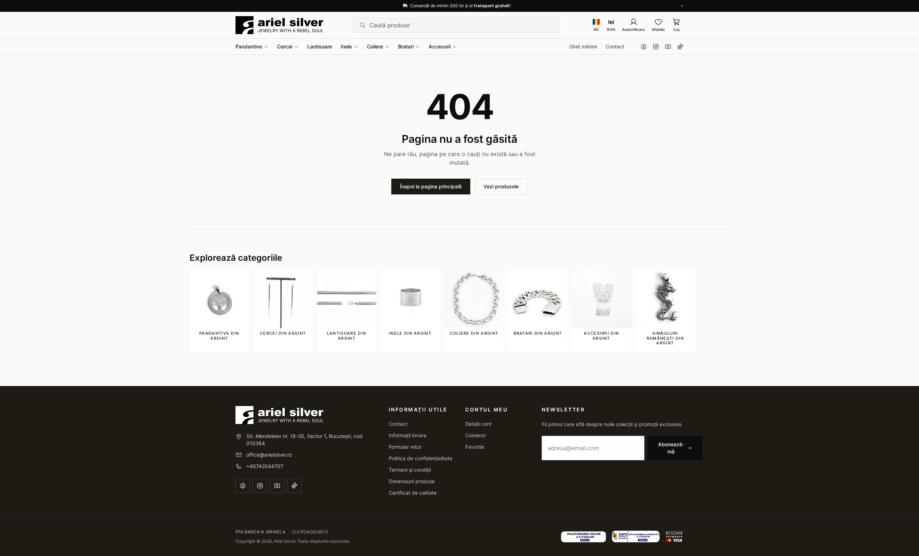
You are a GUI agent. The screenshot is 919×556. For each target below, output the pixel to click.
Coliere (375, 46)
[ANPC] (636, 536)
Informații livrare (407, 435)
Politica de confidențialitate (420, 458)
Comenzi (475, 435)
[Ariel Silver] (279, 25)
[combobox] (461, 25)
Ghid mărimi (583, 46)
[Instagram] (656, 47)
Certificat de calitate (413, 493)
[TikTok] (680, 47)
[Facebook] (644, 47)
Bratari (406, 46)
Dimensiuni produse (412, 481)
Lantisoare (319, 46)
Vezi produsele (501, 186)
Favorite (474, 447)
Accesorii (440, 46)
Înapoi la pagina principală (431, 186)
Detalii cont (478, 424)
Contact (615, 46)
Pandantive (248, 46)
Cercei (284, 46)
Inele (346, 46)
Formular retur (405, 447)
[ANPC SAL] (583, 536)
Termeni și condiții (410, 470)
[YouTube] (668, 47)
